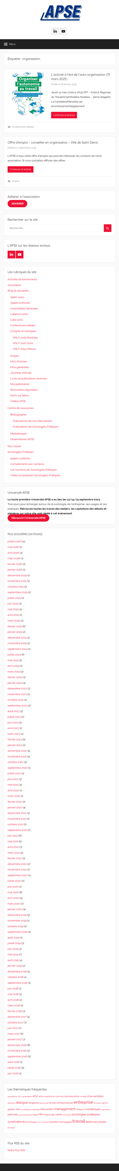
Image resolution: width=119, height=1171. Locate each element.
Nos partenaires (19, 384)
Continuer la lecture (64, 115)
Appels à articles (20, 302)
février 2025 (15, 626)
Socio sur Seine (19, 395)
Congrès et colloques (23, 331)
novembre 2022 (17, 756)
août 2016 (13, 1061)
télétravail (91, 1121)
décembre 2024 (17, 637)
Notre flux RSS (16, 1150)
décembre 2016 (17, 1045)
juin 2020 (13, 886)
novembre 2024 (17, 643)
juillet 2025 (14, 598)
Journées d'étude (20, 372)
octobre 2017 (15, 1022)
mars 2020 (14, 903)
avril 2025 (13, 614)
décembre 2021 (17, 813)
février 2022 (15, 801)
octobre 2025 (15, 586)
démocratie (44, 1103)
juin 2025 (13, 603)
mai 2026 (13, 547)
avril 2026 (13, 552)
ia (21, 1109)
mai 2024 (13, 660)
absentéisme (12, 1096)
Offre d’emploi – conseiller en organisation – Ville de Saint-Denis (53, 142)
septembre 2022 (17, 767)
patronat (12, 1114)
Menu (12, 44)
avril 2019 (13, 960)
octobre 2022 (15, 762)
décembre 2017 (17, 1016)
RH (41, 1114)
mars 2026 (14, 558)
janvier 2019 (15, 965)
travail (78, 1121)
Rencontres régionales (24, 389)
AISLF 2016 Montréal (25, 337)
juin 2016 (13, 1073)
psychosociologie (25, 1115)
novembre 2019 (17, 920)
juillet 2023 (14, 716)
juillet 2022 (14, 773)
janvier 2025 (15, 631)
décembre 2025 (17, 575)
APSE (35, 1096)
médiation (80, 1109)
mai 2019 (13, 954)
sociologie (67, 1115)
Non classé (14, 446)
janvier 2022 (15, 807)
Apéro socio (17, 297)
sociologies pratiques (85, 1114)
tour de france (43, 1122)
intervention (47, 1109)
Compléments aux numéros (27, 464)
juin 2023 (13, 722)
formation (97, 1103)
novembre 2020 (17, 869)
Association (14, 285)
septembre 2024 (17, 648)
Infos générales (19, 367)
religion (35, 1115)
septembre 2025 (17, 592)
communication (71, 1096)
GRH (18, 1109)
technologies (31, 1122)
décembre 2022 (17, 750)
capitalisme (49, 1096)
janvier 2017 (15, 1039)
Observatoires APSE (22, 439)
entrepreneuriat (65, 1103)
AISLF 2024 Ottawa (24, 348)
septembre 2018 (17, 982)
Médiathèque (18, 433)
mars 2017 (14, 1033)
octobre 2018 (15, 977)
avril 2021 (13, 846)
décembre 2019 (17, 914)
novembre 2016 (17, 1050)
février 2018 (15, 1011)
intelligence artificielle (31, 1109)
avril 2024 (13, 665)
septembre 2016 (17, 1056)
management (64, 1109)
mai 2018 (13, 994)
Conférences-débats (23, 126)
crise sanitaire (95, 1096)
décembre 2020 (17, 864)
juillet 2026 (14, 541)
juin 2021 (13, 835)
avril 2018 (13, 999)
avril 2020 (13, 897)
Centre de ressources (21, 408)
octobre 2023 (15, 699)
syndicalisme (16, 1121)
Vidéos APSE (18, 401)
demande (11, 1103)
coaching (59, 1096)
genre (105, 1103)
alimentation (27, 1096)
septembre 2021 (17, 830)
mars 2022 (14, 796)
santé (58, 1114)
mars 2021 (14, 852)
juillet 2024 (14, 654)
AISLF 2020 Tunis (23, 343)
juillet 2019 (14, 943)
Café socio (16, 319)
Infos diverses (18, 361)
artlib (41, 1096)
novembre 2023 (17, 694)
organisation (105, 1109)
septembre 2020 (17, 875)
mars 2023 (14, 733)
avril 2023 (13, 728)
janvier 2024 (15, 682)
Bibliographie (18, 414)
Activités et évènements (22, 279)
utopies (101, 1121)
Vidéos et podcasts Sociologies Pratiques (35, 475)
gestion (11, 1109)
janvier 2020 (15, 909)
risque (47, 1114)
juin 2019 (13, 948)
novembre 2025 (17, 580)
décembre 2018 (17, 971)
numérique (92, 1109)
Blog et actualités (18, 290)
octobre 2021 (15, 824)
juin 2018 (13, 988)
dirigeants (34, 1102)
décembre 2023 (17, 688)
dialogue (22, 1102)
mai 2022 (13, 784)
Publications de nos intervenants (32, 420)
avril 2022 (13, 790)
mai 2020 (13, 892)
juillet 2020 (14, 880)
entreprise (83, 1102)
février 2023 (15, 739)
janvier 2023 (15, 745)
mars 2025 (14, 620)
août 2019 (13, 937)
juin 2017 (13, 1028)
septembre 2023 (17, 705)
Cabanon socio (19, 314)
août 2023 (13, 711)
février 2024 (15, 677)
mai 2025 (13, 609)
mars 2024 (14, 671)
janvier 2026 (15, 569)
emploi (53, 1102)
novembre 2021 (17, 818)
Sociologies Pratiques (21, 451)
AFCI (20, 1096)
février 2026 (15, 564)
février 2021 (15, 858)
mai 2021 (13, 841)
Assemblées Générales (24, 308)
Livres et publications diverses (28, 378)
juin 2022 (13, 779)
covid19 (83, 1096)
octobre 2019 (15, 926)
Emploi (15, 181)
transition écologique (60, 1121)
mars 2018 (14, 1005)
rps (53, 1114)
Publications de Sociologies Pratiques (35, 426)
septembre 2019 (17, 931)
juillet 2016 (14, 1067)
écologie (11, 1128)
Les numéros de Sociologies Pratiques (33, 469)
